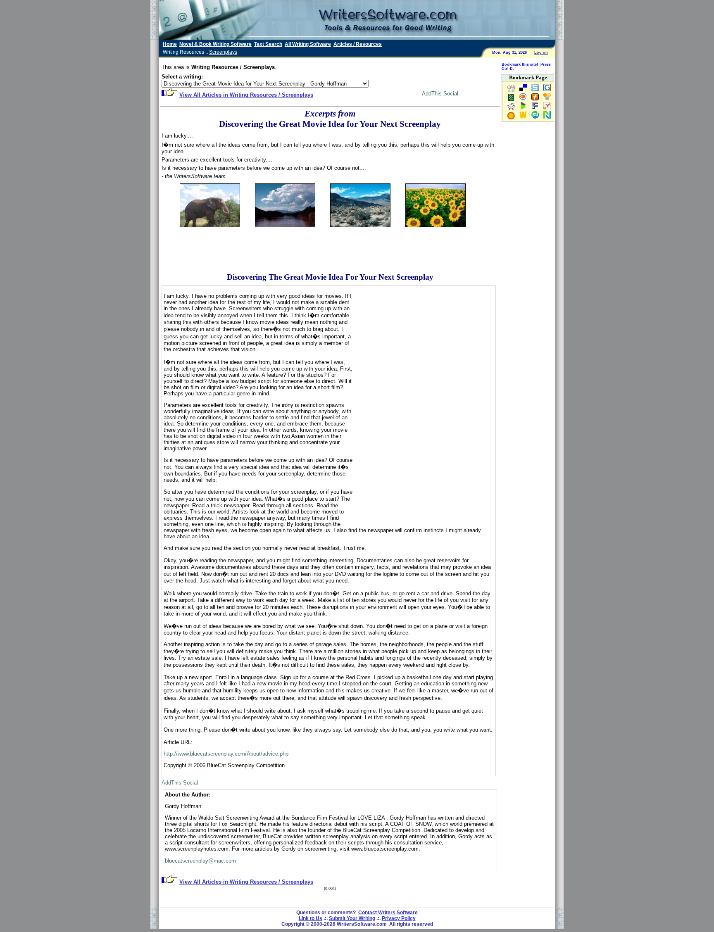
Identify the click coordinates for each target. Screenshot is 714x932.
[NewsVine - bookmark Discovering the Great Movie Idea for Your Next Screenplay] (511, 100)
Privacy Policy (399, 918)
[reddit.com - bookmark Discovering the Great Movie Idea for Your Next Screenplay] (511, 109)
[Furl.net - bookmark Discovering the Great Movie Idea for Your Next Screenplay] (533, 100)
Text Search (268, 44)
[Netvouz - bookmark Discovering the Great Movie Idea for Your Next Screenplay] (545, 118)
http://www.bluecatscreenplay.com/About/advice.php (226, 754)
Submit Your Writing (352, 918)
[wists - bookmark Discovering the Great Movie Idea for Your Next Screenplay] (521, 118)
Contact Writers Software (388, 912)
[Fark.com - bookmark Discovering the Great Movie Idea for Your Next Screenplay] (533, 109)
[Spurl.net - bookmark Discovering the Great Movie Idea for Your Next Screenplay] (533, 91)
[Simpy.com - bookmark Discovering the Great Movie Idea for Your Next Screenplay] (545, 100)
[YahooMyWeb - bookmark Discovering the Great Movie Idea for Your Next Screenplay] (545, 109)
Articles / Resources (357, 44)
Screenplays (223, 52)
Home (170, 44)
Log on (541, 52)
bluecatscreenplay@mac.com (200, 861)
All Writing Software (308, 44)
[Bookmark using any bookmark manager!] (432, 95)
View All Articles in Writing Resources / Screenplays (246, 95)
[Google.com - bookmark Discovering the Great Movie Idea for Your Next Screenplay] (545, 91)
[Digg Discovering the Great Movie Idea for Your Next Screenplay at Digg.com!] (511, 91)
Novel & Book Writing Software (215, 44)
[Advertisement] (330, 245)
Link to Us (310, 918)
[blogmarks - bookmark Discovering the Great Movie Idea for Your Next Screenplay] (521, 109)
